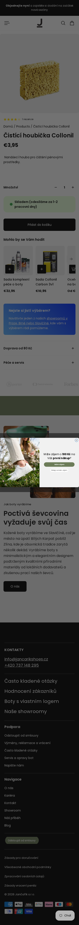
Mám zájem (59, 464)
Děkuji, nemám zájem (59, 470)
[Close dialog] (76, 440)
